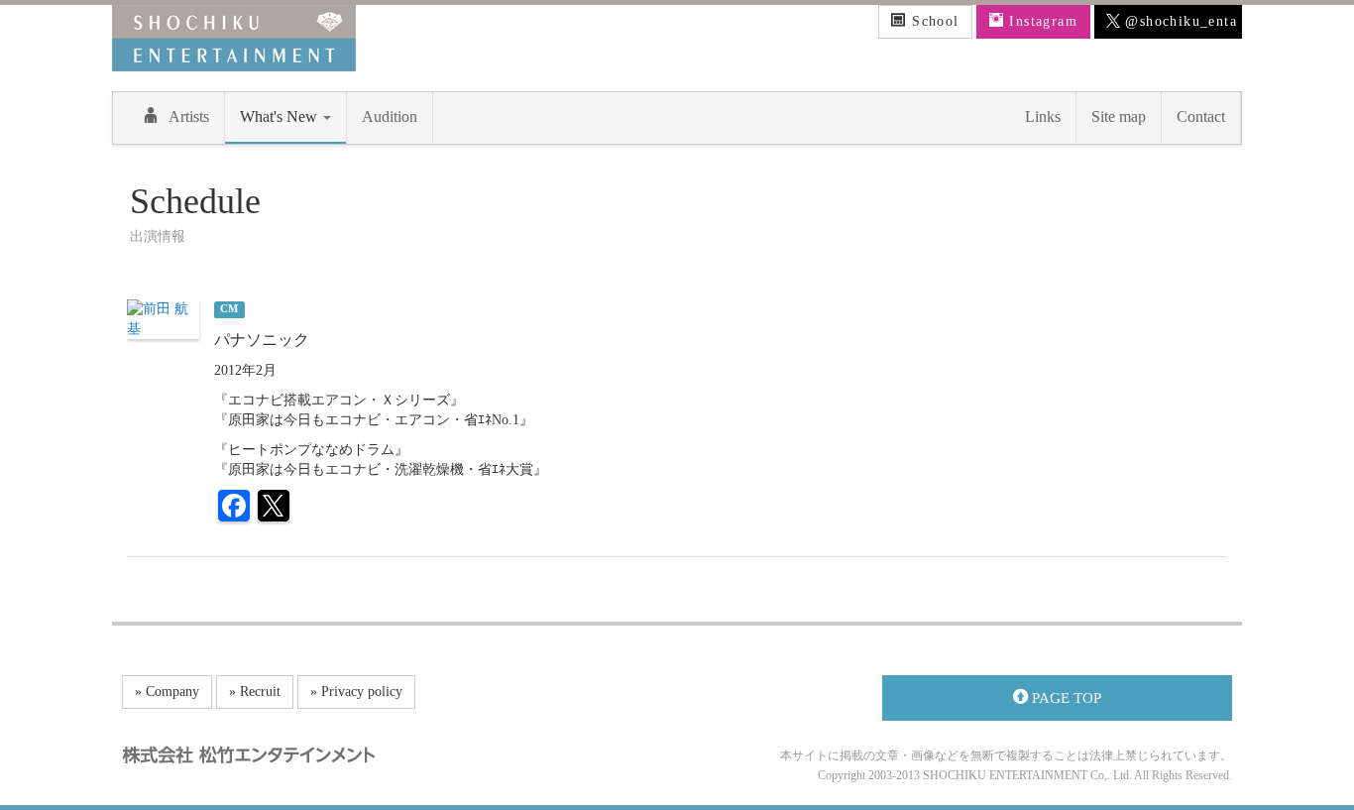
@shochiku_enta (1178, 21)
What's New (280, 116)
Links (1043, 116)
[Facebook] (234, 508)
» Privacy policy (356, 691)
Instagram (1040, 21)
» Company (167, 691)
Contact (1201, 116)
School (933, 21)
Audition (389, 116)
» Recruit (255, 691)
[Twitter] (273, 508)
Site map (1118, 116)
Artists (189, 116)
